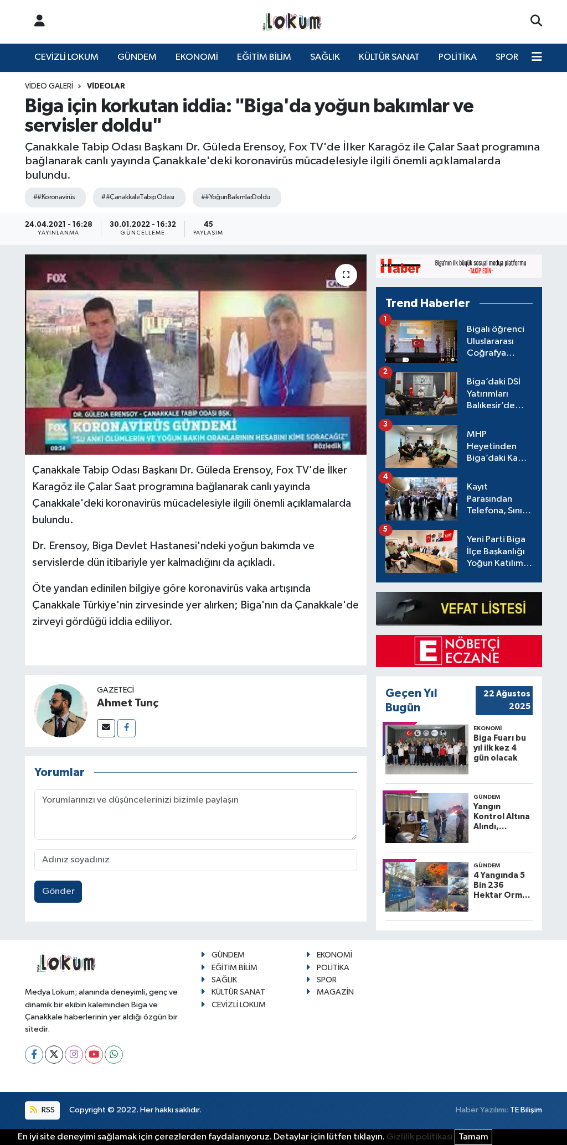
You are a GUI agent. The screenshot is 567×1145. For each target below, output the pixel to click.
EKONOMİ (197, 57)
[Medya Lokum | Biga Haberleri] (292, 22)
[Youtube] (94, 1054)
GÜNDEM (137, 57)
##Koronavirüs (54, 197)
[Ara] (536, 21)
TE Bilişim (526, 1110)
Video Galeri (49, 86)
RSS (47, 1110)
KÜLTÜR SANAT (389, 57)
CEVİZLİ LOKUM (66, 57)
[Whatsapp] (114, 1054)
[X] (54, 1054)
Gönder (58, 891)
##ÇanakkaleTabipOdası (137, 197)
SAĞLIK (325, 57)
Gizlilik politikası (419, 1137)
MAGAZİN (335, 992)
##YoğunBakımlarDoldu (235, 197)
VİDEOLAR (106, 86)
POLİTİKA (458, 57)
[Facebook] (126, 728)
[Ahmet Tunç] (60, 710)
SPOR (507, 57)
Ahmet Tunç (127, 703)
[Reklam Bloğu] (459, 265)
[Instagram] (74, 1054)
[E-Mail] (106, 728)
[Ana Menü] (537, 57)
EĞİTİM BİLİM (264, 57)
